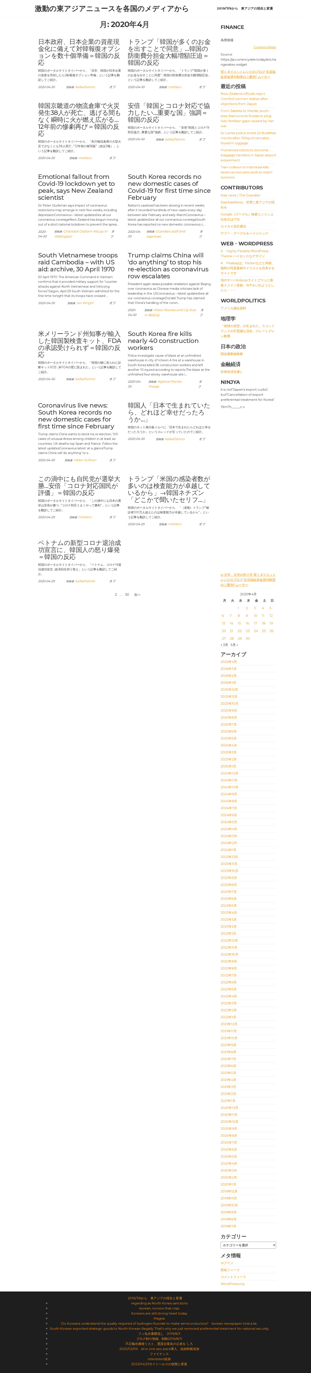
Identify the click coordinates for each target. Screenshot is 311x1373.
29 (240, 638)
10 (255, 616)
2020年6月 (229, 1149)
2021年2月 (228, 1094)
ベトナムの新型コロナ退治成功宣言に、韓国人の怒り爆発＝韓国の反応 (79, 550)
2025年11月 (229, 697)
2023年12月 (229, 857)
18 (263, 623)
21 (231, 631)
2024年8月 (229, 801)
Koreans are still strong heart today (159, 1313)
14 (231, 623)
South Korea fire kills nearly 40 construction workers (163, 341)
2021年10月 (229, 1038)
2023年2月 (229, 926)
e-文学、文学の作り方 (237, 575)
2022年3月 (229, 1003)
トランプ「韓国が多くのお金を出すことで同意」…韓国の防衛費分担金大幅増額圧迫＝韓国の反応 (169, 52)
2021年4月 (228, 1080)
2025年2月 (229, 759)
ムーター (264, 77)
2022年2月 (229, 1010)
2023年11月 (229, 864)
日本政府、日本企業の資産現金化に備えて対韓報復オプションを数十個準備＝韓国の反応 (79, 52)
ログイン (227, 1263)
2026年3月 (229, 669)
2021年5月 (228, 1073)
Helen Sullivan (85, 460)
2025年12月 (229, 690)
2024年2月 (229, 843)
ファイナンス (159, 1354)
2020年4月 (229, 1163)
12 (271, 616)
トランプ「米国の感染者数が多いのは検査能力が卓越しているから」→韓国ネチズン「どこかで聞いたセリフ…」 (169, 489)
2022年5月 (229, 989)
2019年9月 (229, 1212)
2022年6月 (229, 982)
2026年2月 (229, 676)
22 (240, 631)
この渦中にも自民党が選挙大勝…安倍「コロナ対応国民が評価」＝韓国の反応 (79, 486)
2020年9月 (229, 1129)
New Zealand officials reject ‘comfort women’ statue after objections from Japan (244, 99)
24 (256, 631)
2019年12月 (229, 1191)
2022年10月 (229, 954)
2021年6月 (228, 1066)
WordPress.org (232, 1284)
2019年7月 (228, 1226)
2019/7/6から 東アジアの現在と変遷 (245, 8)
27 (224, 638)
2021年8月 (228, 1052)
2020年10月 (229, 1122)
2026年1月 (228, 683)
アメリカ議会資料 (233, 308)
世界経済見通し (232, 372)
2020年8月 (229, 1136)
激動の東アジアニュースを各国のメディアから (112, 8)
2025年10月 (229, 703)
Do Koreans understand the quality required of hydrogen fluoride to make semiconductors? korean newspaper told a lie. (159, 1323)
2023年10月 (229, 871)
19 (271, 623)
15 (239, 623)
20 (224, 631)
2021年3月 (228, 1087)
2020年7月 (229, 1143)
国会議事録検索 (232, 354)
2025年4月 (229, 745)
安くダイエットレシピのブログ (243, 72)
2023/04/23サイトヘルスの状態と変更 (159, 1364)
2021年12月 (229, 1024)
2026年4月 (229, 662)
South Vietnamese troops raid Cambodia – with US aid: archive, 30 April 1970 (78, 262)
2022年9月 (229, 961)
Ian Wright (85, 303)
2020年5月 (229, 1156)
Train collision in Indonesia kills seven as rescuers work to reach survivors (246, 172)
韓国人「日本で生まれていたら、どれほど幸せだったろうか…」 (169, 412)
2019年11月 (229, 1198)
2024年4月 (229, 829)
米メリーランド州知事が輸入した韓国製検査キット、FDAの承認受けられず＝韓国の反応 (79, 344)
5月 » (234, 645)
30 (127, 595)
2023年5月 (229, 906)
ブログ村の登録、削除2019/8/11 (159, 1339)
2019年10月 (229, 1205)
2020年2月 (229, 1177)
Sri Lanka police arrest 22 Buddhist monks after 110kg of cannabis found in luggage (248, 138)
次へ (137, 595)
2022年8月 (229, 968)
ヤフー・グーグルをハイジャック (244, 233)
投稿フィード (230, 1270)
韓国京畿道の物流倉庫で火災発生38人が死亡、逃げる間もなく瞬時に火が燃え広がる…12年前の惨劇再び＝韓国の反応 (79, 119)
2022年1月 (228, 1017)
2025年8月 (229, 717)
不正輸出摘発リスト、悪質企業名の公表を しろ (159, 1344)
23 (248, 631)
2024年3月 (229, 836)
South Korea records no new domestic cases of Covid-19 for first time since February (169, 187)
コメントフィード (233, 1277)
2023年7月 (229, 892)
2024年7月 (229, 808)
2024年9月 (229, 794)
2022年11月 (229, 947)
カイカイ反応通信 (233, 226)
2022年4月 (229, 996)
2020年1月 (228, 1184)
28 (232, 638)
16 (247, 623)
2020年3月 (229, 1170)
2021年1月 (228, 1101)
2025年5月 (229, 738)
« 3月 (224, 645)
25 (264, 631)
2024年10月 (229, 787)
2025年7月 (229, 724)
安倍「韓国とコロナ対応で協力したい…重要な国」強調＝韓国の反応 (169, 113)
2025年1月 (228, 766)
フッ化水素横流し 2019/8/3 (159, 1334)
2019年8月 (229, 1219)
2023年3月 (229, 920)
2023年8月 (229, 885)
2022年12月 (229, 940)
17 (255, 623)
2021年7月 (228, 1059)
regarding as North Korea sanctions (159, 1303)
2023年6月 (229, 899)
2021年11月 (229, 1031)
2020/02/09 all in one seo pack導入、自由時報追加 (159, 1349)
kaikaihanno (85, 87)
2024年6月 (229, 815)
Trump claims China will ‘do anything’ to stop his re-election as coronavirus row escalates (168, 265)
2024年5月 (229, 822)
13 (223, 623)
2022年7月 (229, 975)
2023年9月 (229, 878)
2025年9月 (229, 710)
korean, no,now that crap (159, 1308)
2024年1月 (228, 850)
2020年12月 (229, 1108)
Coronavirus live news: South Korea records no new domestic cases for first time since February (76, 415)
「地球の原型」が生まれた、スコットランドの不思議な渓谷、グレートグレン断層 (248, 331)
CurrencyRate (265, 47)
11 (263, 616)
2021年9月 (228, 1045)
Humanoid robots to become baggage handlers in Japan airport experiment (248, 155)
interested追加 (159, 1359)
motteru (174, 87)
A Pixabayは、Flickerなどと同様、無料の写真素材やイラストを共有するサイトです (248, 268)
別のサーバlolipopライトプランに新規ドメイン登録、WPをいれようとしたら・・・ (247, 285)
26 (271, 631)
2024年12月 (229, 773)
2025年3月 (229, 752)
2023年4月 (229, 913)
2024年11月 (229, 780)
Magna (159, 1318)
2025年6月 (229, 731)
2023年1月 (228, 933)
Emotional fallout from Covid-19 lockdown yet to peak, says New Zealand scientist (76, 187)
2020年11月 (229, 1115)
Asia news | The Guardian (240, 195)
